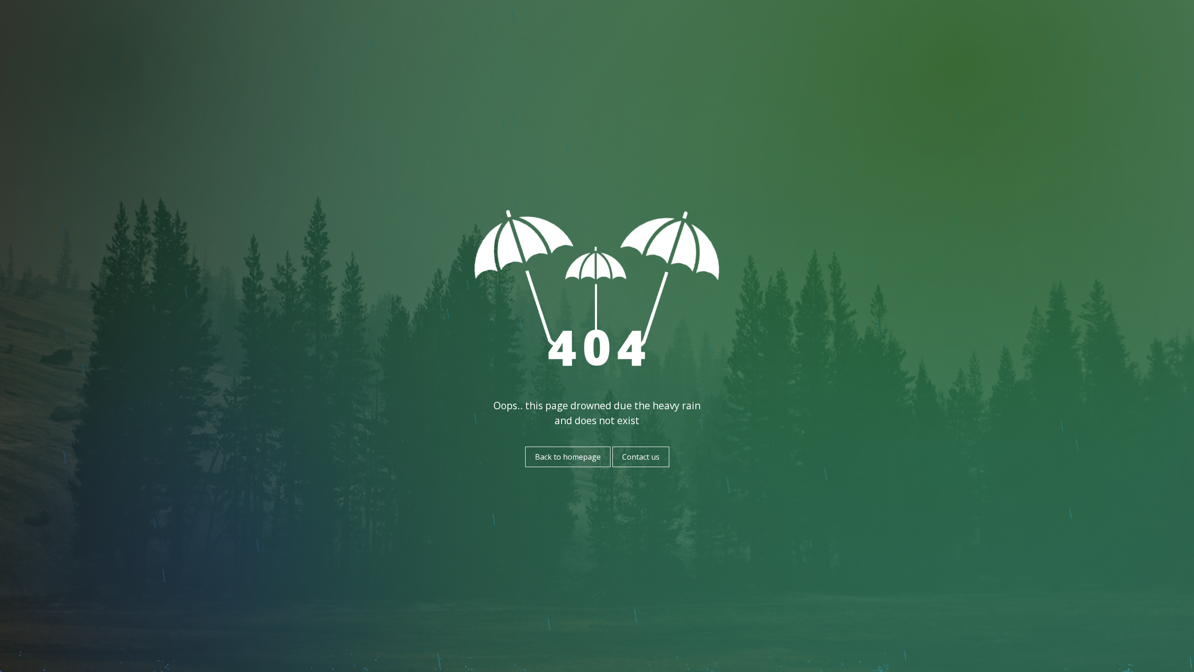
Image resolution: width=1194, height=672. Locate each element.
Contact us (640, 457)
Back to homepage (568, 457)
